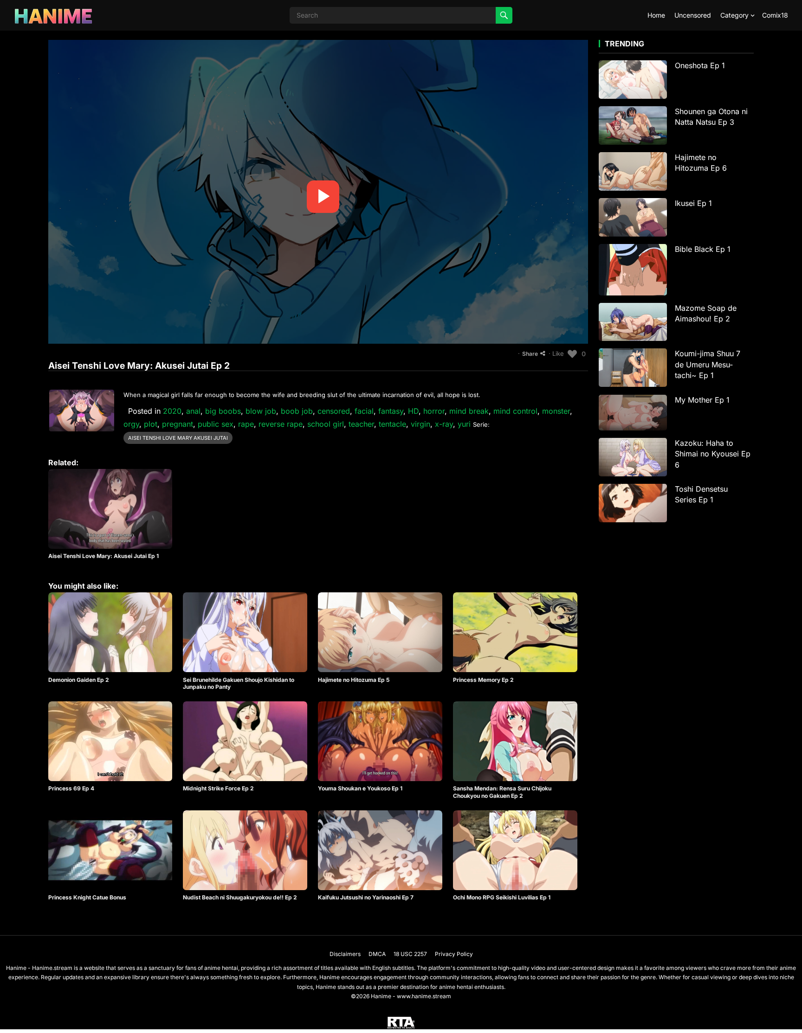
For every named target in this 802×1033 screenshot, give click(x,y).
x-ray (444, 424)
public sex (215, 424)
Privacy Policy (454, 953)
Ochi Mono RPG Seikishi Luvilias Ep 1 (501, 897)
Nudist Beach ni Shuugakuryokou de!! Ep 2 (240, 897)
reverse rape (281, 424)
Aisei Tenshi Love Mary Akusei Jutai (178, 438)
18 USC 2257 (410, 953)
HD (413, 411)
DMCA (377, 953)
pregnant (177, 424)
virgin (420, 424)
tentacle (392, 424)
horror (434, 411)
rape (246, 424)
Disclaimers (345, 953)
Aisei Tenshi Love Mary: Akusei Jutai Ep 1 (103, 555)
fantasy (390, 411)
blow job (261, 411)
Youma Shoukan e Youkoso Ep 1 (360, 788)
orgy (131, 424)
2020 (172, 411)
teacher (361, 424)
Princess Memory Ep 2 (483, 679)
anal (193, 411)
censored (333, 411)
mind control (515, 411)
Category (734, 15)
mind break (469, 411)
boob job (297, 411)
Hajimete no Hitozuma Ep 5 (353, 679)
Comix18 (775, 15)
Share (530, 353)
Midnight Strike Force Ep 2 (218, 788)
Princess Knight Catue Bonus (87, 897)
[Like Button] (572, 354)
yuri (464, 424)
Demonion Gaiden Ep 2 (78, 679)
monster (556, 411)
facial (364, 411)
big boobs (223, 411)
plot (150, 424)
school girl (325, 424)
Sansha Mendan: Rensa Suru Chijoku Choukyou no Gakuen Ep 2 (502, 792)
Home (656, 15)
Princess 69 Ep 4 (71, 788)
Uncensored (692, 15)
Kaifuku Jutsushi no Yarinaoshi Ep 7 (366, 897)
